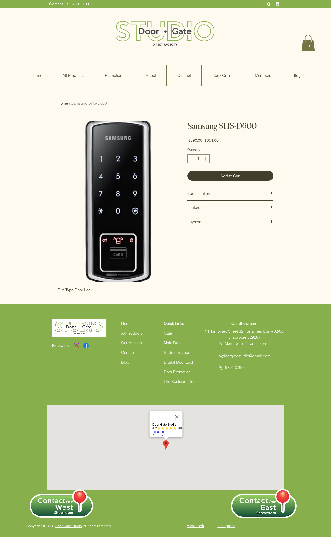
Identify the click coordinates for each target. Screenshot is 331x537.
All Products (131, 333)
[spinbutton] (198, 159)
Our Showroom (244, 323)
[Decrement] (191, 159)
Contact (128, 352)
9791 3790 (80, 3)
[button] (308, 43)
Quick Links (174, 323)
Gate (168, 333)
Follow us (60, 345)
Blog (125, 362)
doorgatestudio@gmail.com (246, 355)
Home (63, 103)
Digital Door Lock (179, 362)
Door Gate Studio (68, 526)
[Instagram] (76, 345)
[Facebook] (86, 345)
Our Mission (131, 342)
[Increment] (206, 159)
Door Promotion (177, 371)
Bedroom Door (176, 352)
